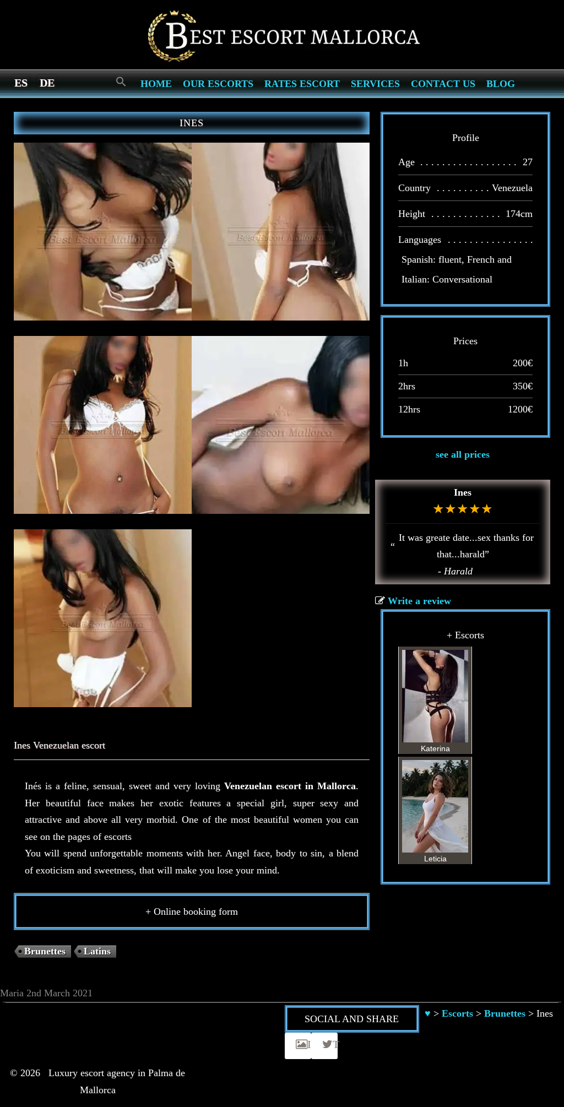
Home (156, 83)
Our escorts (218, 83)
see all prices (463, 454)
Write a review (419, 601)
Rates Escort (302, 83)
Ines (462, 492)
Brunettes (45, 951)
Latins (97, 951)
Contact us (443, 83)
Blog (500, 83)
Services (375, 83)
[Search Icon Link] (121, 82)
